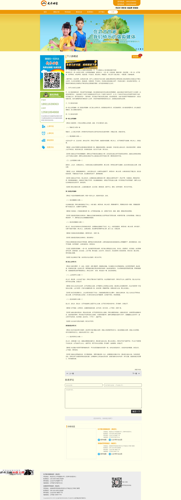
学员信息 (68, 12)
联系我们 (90, 12)
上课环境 (50, 126)
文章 (112, 12)
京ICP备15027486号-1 (80, 498)
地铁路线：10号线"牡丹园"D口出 (111, 437)
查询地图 (103, 439)
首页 (45, 12)
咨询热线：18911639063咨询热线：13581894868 (126, 3)
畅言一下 (136, 411)
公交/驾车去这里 (116, 439)
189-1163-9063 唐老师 (53, 490)
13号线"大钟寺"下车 (52, 494)
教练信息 (79, 12)
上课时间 (50, 133)
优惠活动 (50, 147)
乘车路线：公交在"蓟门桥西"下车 (111, 449)
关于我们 (102, 12)
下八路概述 (104, 56)
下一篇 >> (136, 373)
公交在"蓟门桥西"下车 (53, 492)
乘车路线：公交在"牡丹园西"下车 (111, 435)
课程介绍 (56, 12)
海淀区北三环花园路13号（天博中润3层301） (60, 476)
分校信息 (71, 426)
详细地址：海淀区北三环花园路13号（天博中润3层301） (117, 431)
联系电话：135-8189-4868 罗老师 (112, 433)
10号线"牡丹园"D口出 (53, 483)
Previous (37, 33)
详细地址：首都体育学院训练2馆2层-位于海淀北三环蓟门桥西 (119, 446)
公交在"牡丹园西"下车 (53, 481)
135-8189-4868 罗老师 (53, 478)
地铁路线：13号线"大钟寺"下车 (111, 451)
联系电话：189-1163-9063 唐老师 (112, 447)
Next (146, 33)
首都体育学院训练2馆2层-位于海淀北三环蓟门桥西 (61, 488)
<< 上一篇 (70, 373)
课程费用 (50, 140)
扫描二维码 (126, 483)
